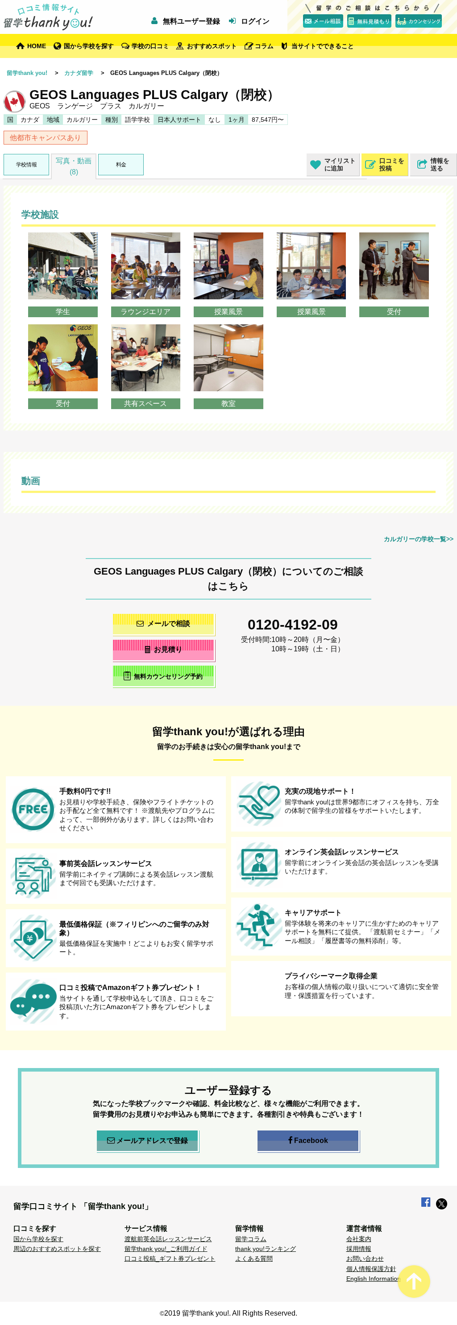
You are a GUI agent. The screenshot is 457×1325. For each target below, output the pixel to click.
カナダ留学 (78, 73)
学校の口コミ (150, 46)
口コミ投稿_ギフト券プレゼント (170, 1258)
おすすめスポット (212, 46)
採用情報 (358, 1248)
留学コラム (250, 1238)
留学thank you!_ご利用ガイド (166, 1248)
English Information (373, 1278)
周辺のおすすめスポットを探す (57, 1248)
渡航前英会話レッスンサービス (168, 1238)
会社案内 (358, 1238)
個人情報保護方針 (371, 1268)
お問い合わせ (365, 1258)
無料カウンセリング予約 (168, 676)
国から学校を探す (89, 46)
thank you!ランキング (265, 1248)
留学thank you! (27, 73)
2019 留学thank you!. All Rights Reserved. (230, 1313)
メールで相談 (168, 623)
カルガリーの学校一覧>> (418, 538)
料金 (121, 164)
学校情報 (26, 164)
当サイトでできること (322, 46)
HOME (36, 46)
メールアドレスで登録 (152, 1140)
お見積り (168, 649)
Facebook (311, 1140)
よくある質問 (254, 1258)
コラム (264, 46)
